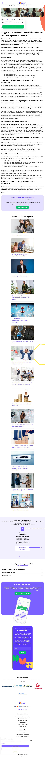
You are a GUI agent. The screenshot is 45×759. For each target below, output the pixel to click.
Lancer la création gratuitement (22, 593)
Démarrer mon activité (22, 207)
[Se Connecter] (43, 3)
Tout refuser (15, 749)
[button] (22, 569)
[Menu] (2, 2)
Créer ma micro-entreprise (13, 26)
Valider (22, 652)
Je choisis (15, 751)
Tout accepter (15, 746)
